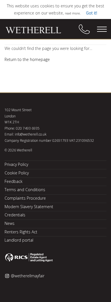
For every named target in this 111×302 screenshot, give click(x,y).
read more (72, 13)
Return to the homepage (27, 59)
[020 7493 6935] (84, 29)
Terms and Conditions (25, 189)
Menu (101, 29)
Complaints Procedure (25, 198)
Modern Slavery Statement (29, 206)
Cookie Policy (17, 173)
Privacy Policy (16, 164)
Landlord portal (19, 240)
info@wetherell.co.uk (30, 134)
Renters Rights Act (21, 232)
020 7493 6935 (28, 128)
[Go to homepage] (37, 30)
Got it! (91, 13)
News (10, 223)
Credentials (15, 214)
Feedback (13, 181)
